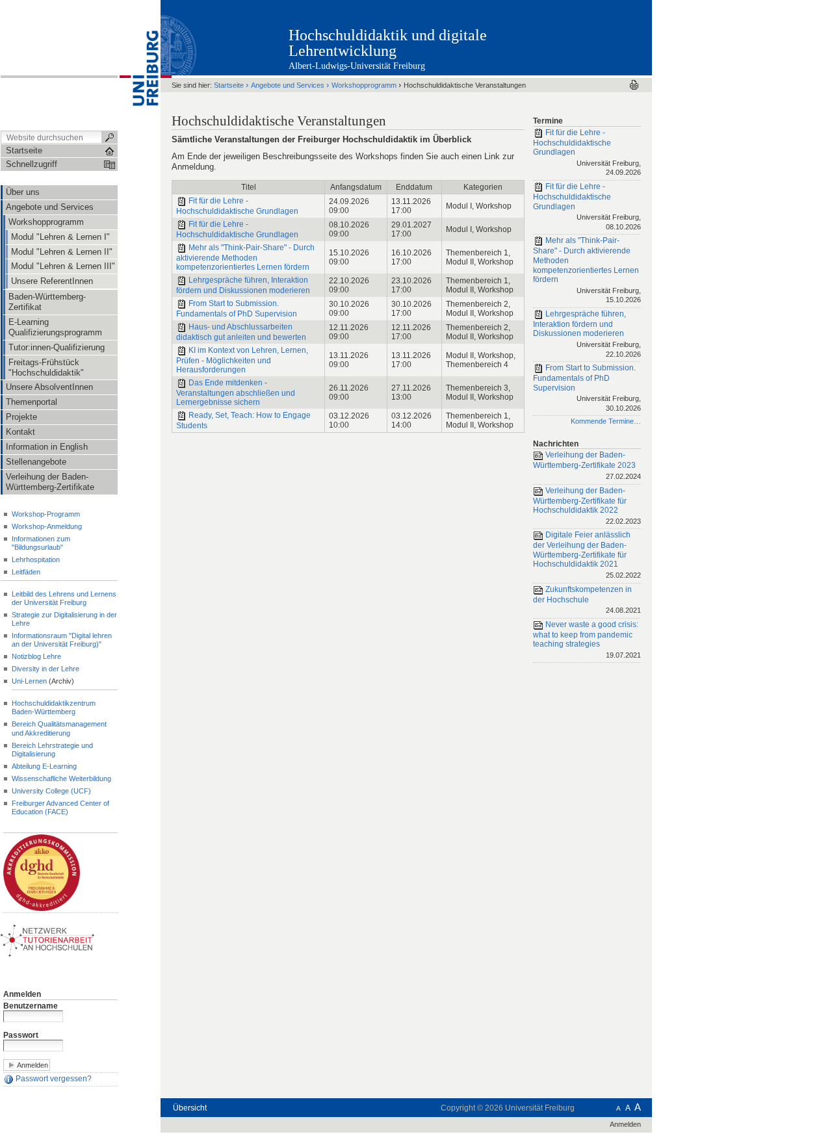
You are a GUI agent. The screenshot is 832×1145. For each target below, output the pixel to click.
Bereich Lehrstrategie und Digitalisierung (52, 749)
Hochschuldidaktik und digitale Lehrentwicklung (388, 43)
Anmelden (22, 994)
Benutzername (30, 1005)
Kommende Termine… (606, 421)
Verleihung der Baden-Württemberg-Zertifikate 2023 (587, 465)
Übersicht (190, 1108)
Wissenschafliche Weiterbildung (61, 778)
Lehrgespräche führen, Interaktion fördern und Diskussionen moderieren (243, 285)
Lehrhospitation (36, 559)
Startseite (229, 85)
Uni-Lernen (29, 681)
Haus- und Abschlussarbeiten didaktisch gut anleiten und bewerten (241, 332)
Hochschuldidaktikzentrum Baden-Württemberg (54, 707)
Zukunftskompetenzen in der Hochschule (587, 599)
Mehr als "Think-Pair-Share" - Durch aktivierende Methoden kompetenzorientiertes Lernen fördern (245, 257)
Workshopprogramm (364, 85)
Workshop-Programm (46, 514)
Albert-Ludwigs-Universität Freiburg (357, 66)
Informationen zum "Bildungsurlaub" (41, 543)
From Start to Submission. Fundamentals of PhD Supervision (236, 308)
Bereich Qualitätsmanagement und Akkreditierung (59, 728)
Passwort (20, 1035)
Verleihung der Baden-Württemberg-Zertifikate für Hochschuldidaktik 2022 (587, 505)
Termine (548, 120)
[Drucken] (634, 84)
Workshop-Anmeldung (47, 526)
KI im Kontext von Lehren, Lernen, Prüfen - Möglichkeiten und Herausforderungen (242, 360)
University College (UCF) (51, 791)
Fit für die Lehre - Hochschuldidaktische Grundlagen (237, 206)
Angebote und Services (287, 85)
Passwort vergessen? (53, 1078)
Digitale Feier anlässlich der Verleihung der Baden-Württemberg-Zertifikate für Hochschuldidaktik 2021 (587, 554)
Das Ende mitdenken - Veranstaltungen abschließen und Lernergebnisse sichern (235, 392)
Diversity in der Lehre (45, 669)
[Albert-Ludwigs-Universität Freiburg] (139, 64)
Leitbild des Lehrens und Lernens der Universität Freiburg (64, 598)
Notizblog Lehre (36, 656)
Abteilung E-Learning (44, 766)
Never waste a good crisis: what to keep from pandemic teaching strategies (587, 639)
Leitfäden (26, 572)
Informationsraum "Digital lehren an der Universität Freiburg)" (62, 640)
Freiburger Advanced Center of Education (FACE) (60, 807)
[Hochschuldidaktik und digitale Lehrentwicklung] (588, 37)
